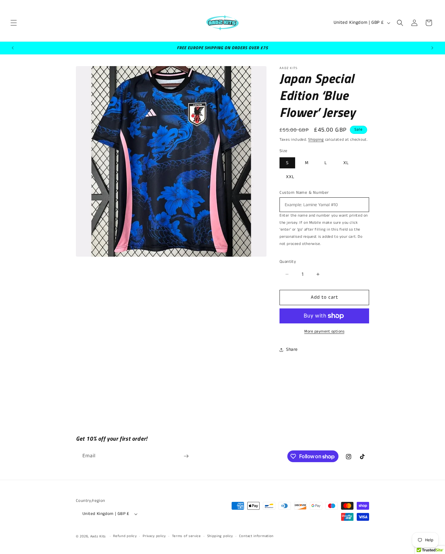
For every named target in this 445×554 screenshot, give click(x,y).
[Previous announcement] (13, 48)
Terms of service (186, 536)
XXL (290, 177)
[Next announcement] (432, 48)
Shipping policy (220, 536)
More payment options (324, 331)
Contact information (256, 536)
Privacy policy (154, 536)
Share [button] (292, 349)
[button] (14, 23)
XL (346, 163)
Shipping (316, 139)
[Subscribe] (186, 456)
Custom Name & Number (304, 193)
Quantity (288, 262)
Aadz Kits (98, 536)
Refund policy (124, 536)
